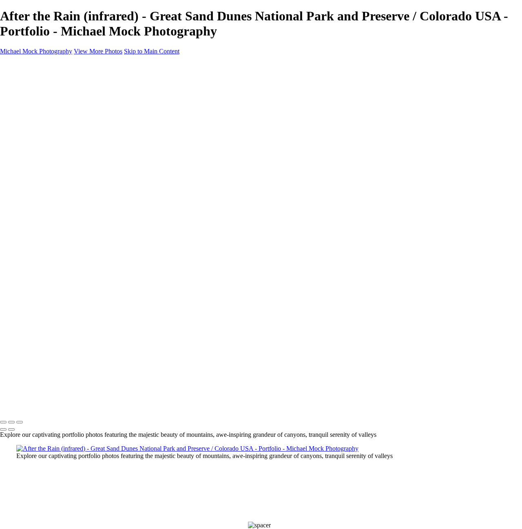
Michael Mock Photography (39, 405)
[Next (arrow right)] (11, 429)
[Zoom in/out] (19, 422)
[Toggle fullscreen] (11, 422)
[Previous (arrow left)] (3, 429)
